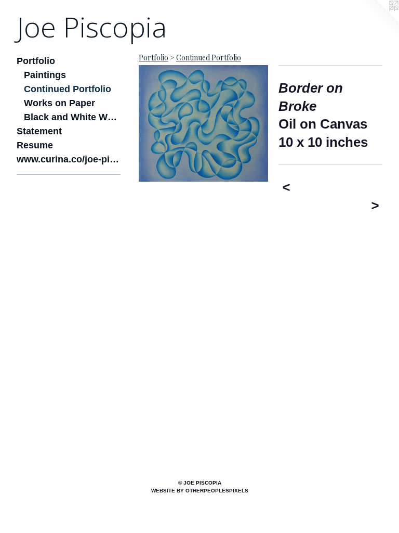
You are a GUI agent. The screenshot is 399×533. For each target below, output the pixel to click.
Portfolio (36, 61)
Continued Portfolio (67, 89)
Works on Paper (59, 103)
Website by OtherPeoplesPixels (199, 490)
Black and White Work (72, 117)
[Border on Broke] (203, 123)
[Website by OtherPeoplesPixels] (378, 21)
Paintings (45, 75)
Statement (39, 131)
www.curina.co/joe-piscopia (69, 159)
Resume (35, 145)
